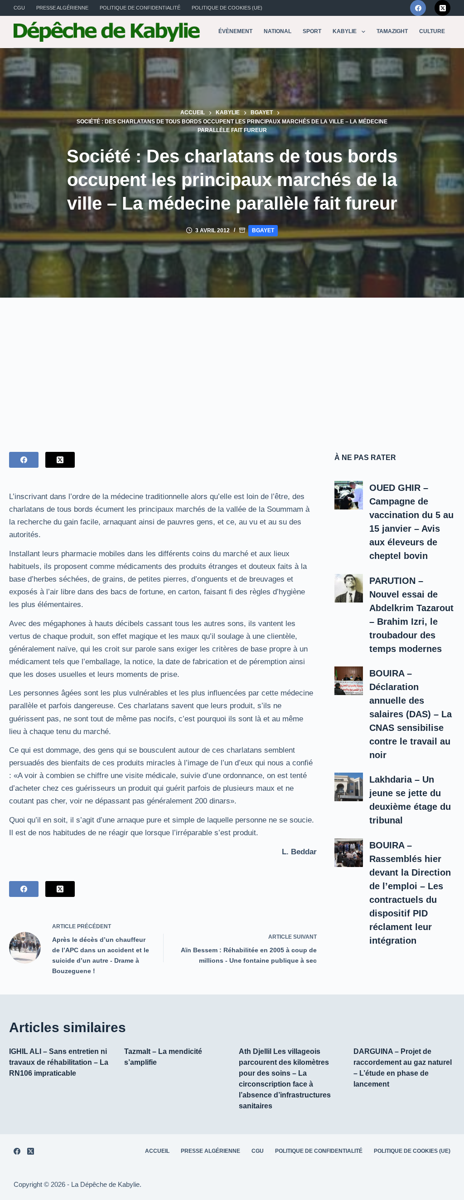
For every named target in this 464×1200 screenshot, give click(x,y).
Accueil (157, 1151)
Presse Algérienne (62, 7)
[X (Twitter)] (442, 8)
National (277, 31)
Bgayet (263, 230)
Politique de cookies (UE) (227, 7)
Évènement (235, 31)
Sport (312, 31)
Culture (432, 31)
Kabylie (345, 31)
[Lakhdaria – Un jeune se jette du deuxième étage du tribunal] (348, 787)
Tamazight (392, 31)
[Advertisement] (232, 365)
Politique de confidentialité (140, 7)
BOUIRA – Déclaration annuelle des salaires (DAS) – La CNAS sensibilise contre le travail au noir (410, 714)
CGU (19, 7)
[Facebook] (418, 8)
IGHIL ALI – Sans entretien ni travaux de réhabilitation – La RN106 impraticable (58, 1062)
